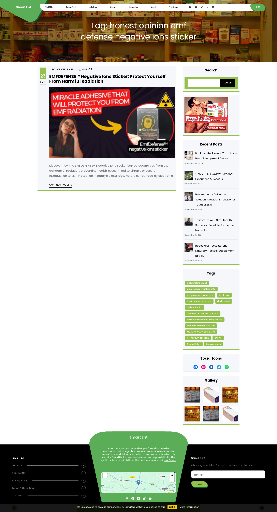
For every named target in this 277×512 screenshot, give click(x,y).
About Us (17, 465)
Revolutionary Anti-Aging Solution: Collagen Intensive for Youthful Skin (215, 199)
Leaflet (172, 492)
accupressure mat (197, 282)
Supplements (213, 344)
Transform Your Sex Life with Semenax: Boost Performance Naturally (214, 225)
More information (189, 507)
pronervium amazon (198, 337)
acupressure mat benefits (201, 288)
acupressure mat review (200, 295)
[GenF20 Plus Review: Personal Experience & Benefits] (189, 176)
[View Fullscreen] (105, 475)
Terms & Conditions (23, 488)
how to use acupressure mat (202, 313)
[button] (138, 482)
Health (70, 69)
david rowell (223, 301)
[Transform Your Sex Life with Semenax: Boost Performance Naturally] (189, 223)
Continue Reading (60, 184)
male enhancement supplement (204, 319)
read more (170, 460)
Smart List (23, 7)
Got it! (172, 507)
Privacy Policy (19, 480)
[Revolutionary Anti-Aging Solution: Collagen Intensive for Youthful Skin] (189, 197)
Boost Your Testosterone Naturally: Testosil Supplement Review (214, 251)
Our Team (17, 495)
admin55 (87, 69)
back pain (224, 295)
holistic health (194, 307)
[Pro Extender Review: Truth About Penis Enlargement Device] (189, 156)
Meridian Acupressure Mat (201, 325)
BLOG (258, 7)
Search (227, 82)
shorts (218, 337)
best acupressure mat (199, 301)
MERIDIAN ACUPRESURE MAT (201, 331)
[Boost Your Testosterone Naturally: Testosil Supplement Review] (189, 248)
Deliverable (58, 69)
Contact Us (18, 473)
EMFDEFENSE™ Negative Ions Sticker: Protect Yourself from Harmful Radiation (107, 79)
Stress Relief (193, 344)
